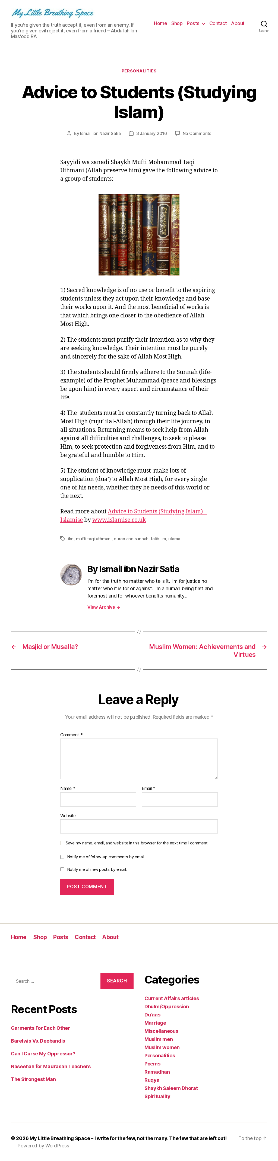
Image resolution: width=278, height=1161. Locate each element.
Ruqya (152, 1080)
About (238, 23)
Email (148, 788)
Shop (176, 23)
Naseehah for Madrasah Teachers (51, 1066)
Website (68, 815)
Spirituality (157, 1096)
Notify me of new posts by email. (97, 869)
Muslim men (158, 1039)
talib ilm (158, 538)
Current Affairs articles (171, 998)
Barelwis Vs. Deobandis (38, 1041)
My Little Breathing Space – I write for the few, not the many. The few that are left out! (128, 1138)
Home (160, 23)
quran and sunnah (131, 538)
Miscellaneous (161, 1031)
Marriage (155, 1023)
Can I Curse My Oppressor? (43, 1053)
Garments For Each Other (40, 1028)
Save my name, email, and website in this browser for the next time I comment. (137, 843)
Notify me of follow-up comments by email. (106, 856)
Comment (71, 735)
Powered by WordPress (43, 1145)
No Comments (197, 133)
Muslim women (162, 1047)
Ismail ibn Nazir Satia (100, 133)
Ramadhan (157, 1072)
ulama (174, 538)
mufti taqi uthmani (94, 538)
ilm (71, 538)
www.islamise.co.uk (119, 520)
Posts (193, 23)
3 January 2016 (151, 133)
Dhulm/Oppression (166, 1006)
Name (67, 788)
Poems (152, 1064)
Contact (218, 23)
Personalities (139, 71)
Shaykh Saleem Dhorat (171, 1088)
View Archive (103, 607)
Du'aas (152, 1015)
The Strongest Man (33, 1079)
